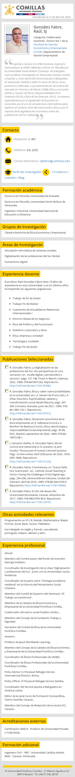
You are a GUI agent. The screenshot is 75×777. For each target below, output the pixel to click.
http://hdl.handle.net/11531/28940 (45, 485)
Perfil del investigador (27, 172)
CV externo (59, 172)
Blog (21, 178)
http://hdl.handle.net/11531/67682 (30, 385)
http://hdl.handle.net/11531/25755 (30, 502)
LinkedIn (11, 178)
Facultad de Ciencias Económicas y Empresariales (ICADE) (50, 48)
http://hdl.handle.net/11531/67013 (30, 413)
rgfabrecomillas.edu (55, 161)
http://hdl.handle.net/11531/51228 (30, 461)
